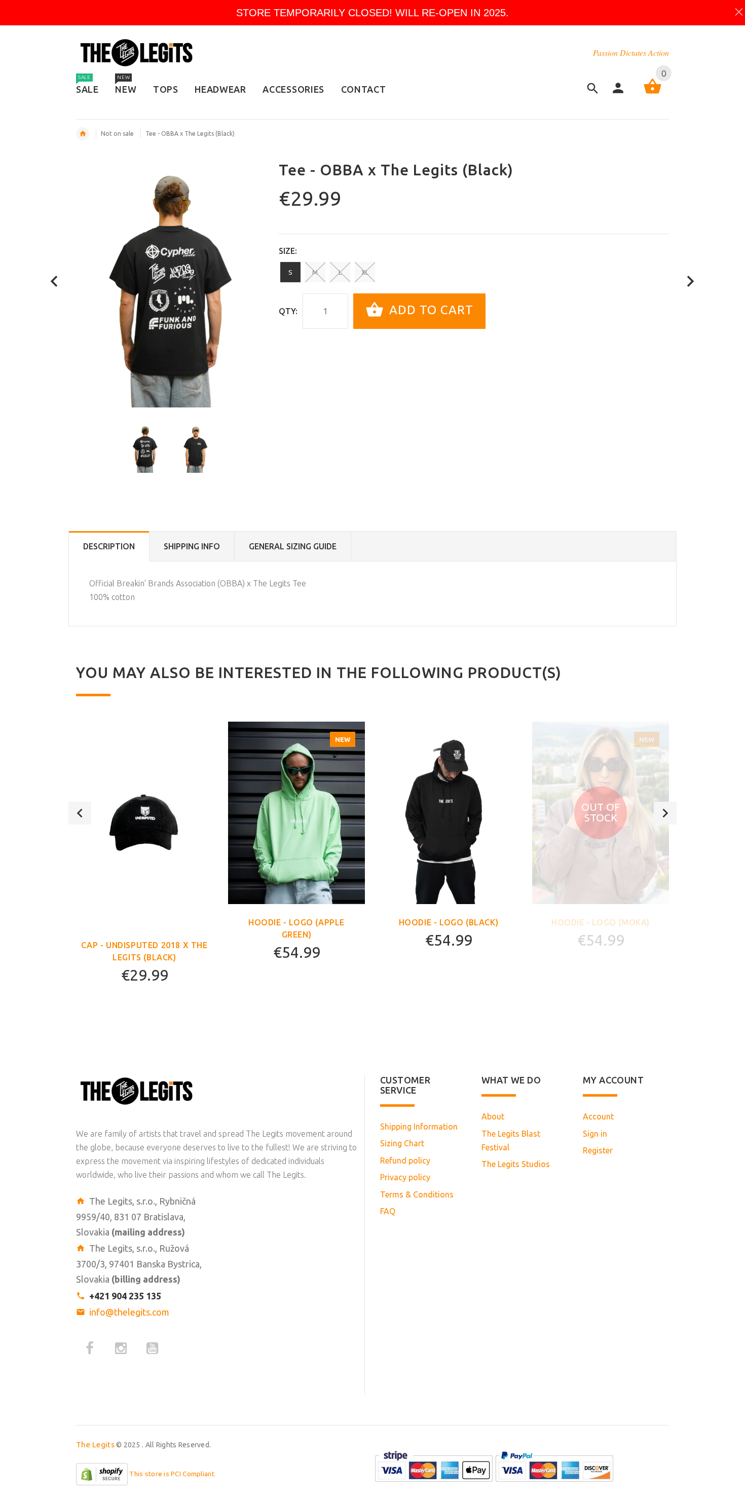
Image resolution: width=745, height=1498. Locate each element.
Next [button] (665, 813)
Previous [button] (79, 813)
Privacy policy (405, 1177)
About (492, 1116)
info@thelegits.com (129, 1312)
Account (598, 1116)
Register (598, 1150)
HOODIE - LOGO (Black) (449, 922)
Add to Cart (429, 310)
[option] (145, 448)
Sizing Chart (402, 1143)
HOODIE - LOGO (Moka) (600, 922)
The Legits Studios (515, 1164)
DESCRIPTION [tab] (109, 546)
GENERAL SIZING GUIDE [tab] (293, 546)
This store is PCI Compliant (171, 1474)
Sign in (595, 1133)
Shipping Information (419, 1126)
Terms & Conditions (417, 1194)
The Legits (95, 1444)
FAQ (387, 1211)
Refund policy (405, 1160)
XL (364, 272)
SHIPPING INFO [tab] (192, 546)
